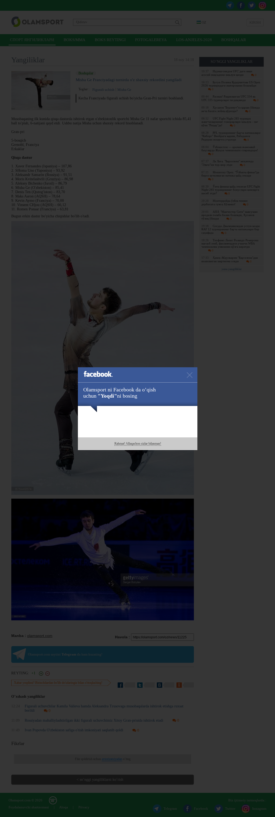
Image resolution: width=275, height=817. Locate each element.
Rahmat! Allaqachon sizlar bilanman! (137, 443)
